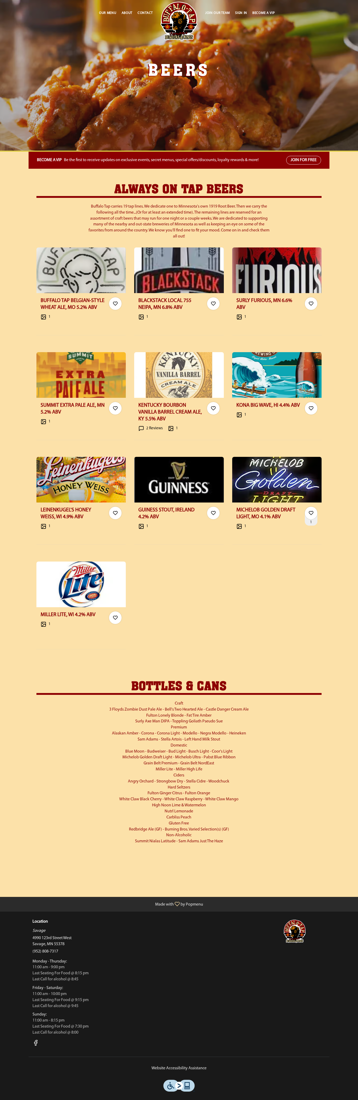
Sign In (241, 13)
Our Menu (107, 13)
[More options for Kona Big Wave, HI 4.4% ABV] (311, 408)
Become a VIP (263, 13)
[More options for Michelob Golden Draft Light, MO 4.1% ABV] (311, 513)
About (127, 13)
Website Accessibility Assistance (179, 1068)
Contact (145, 13)
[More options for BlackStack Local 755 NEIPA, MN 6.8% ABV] (213, 303)
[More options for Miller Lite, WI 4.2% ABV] (115, 617)
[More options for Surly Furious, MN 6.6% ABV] (311, 303)
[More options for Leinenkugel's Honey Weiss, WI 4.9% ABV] (115, 513)
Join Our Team (217, 13)
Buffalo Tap (295, 931)
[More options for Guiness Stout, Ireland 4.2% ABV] (213, 513)
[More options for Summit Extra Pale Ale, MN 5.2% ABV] (115, 408)
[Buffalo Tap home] (179, 21)
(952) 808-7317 (45, 951)
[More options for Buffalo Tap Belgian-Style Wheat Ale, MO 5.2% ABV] (115, 303)
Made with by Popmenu (103, 904)
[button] (81, 291)
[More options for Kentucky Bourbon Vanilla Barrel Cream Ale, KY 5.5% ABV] (213, 408)
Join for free (304, 160)
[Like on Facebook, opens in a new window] (35, 1044)
